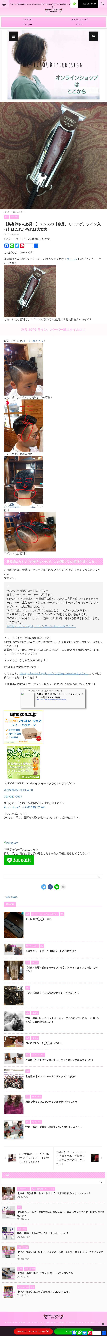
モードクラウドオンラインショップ (32, 1331)
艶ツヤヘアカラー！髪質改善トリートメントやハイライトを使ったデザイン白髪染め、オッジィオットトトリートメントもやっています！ (53, 1323)
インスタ (79, 24)
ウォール (72, 259)
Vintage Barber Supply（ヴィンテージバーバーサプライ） (41, 626)
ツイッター (27, 24)
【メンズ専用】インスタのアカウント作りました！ (52, 992)
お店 (8, 897)
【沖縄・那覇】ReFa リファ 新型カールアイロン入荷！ (46, 1273)
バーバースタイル (32, 341)
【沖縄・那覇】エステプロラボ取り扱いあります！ (44, 1291)
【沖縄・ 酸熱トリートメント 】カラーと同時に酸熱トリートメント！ (54, 1193)
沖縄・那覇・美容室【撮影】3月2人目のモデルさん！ (53, 1126)
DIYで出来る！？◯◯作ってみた (43, 1043)
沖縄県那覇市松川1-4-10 (18, 790)
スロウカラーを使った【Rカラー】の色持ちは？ (50, 951)
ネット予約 (27, 19)
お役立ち (14, 897)
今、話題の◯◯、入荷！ (39, 919)
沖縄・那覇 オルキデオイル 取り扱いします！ (43, 1233)
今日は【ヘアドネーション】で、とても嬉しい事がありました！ (59, 1059)
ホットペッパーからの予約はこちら (25, 807)
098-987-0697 (13, 796)
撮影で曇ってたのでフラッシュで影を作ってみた (51, 1101)
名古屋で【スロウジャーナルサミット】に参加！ (51, 1076)
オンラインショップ (79, 19)
